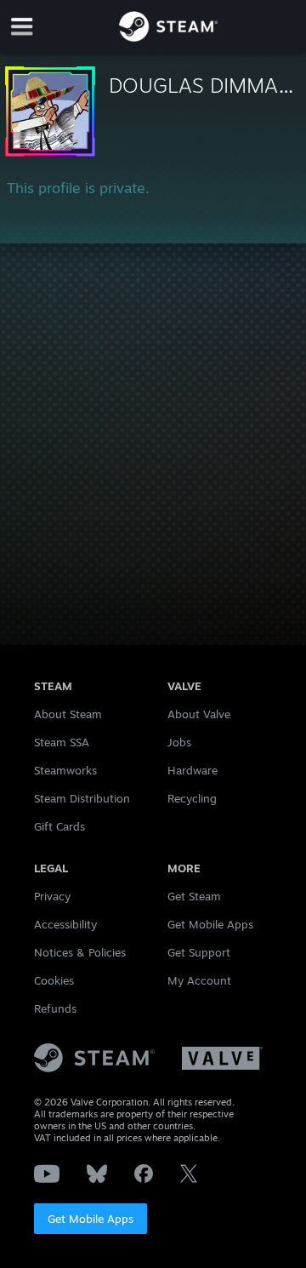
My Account (199, 980)
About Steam (68, 714)
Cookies (54, 980)
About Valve (198, 714)
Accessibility (65, 924)
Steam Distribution (82, 798)
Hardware (192, 770)
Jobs (179, 742)
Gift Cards (59, 826)
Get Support (198, 952)
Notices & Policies (80, 952)
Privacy (52, 896)
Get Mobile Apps (90, 1218)
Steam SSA (61, 742)
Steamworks (65, 770)
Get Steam (194, 896)
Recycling (192, 798)
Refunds (55, 1008)
